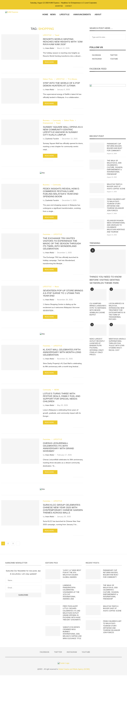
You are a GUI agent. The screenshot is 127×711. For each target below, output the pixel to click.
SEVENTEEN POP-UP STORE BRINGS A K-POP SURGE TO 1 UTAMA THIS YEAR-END (63, 293)
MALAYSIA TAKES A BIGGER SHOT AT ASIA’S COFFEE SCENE (116, 186)
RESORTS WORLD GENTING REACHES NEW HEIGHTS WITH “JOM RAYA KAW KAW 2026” (62, 42)
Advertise (59, 6)
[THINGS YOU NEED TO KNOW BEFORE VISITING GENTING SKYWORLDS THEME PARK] (108, 262)
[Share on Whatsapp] (63, 67)
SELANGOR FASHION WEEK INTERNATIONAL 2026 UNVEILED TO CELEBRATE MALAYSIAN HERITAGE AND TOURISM (116, 226)
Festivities (46, 234)
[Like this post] (55, 67)
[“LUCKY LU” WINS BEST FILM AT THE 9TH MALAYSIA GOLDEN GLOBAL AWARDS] (52, 574)
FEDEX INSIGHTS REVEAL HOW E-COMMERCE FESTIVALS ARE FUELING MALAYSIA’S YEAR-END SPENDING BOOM (61, 192)
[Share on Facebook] (58, 67)
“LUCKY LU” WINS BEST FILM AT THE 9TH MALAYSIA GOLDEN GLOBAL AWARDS (72, 573)
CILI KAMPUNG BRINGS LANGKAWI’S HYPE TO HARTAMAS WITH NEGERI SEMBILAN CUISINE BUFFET (98, 309)
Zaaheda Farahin (52, 139)
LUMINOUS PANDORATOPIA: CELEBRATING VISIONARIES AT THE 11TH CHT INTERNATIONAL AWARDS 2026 (71, 592)
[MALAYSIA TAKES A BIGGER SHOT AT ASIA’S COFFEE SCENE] (97, 188)
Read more (49, 62)
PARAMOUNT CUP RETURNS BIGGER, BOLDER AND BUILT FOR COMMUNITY (114, 147)
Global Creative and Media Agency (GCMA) (74, 669)
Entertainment (48, 123)
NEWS (53, 14)
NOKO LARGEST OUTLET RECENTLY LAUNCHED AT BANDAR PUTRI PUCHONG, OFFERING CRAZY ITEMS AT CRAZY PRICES (97, 347)
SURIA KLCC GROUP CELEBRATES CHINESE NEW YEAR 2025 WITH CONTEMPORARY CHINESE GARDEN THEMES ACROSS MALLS (63, 509)
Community (57, 120)
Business (46, 120)
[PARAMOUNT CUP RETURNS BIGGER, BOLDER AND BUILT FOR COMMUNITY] (97, 148)
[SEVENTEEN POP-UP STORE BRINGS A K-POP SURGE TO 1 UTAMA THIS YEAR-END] (20, 298)
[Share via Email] (71, 67)
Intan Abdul (49, 48)
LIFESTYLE (64, 14)
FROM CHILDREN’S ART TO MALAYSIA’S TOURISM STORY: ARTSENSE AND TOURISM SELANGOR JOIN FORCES (116, 204)
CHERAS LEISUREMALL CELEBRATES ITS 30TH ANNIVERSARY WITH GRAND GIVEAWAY (58, 447)
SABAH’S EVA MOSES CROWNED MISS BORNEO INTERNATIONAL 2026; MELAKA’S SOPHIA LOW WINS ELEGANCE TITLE (72, 632)
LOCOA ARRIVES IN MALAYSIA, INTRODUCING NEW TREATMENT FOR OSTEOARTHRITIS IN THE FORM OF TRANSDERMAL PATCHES (117, 311)
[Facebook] (107, 14)
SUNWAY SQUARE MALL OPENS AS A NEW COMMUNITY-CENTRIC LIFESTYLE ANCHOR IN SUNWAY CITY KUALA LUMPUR (63, 131)
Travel (57, 35)
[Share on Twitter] (61, 67)
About (98, 14)
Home (45, 14)
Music (57, 287)
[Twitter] (110, 14)
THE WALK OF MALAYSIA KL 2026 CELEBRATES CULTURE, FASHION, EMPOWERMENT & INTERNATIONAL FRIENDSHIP (115, 167)
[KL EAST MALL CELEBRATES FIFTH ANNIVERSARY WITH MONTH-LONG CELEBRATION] (20, 357)
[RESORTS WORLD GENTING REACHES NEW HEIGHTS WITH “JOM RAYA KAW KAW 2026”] (20, 47)
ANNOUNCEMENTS (82, 14)
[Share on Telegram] (66, 67)
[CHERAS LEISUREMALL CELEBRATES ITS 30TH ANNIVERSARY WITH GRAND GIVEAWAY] (20, 451)
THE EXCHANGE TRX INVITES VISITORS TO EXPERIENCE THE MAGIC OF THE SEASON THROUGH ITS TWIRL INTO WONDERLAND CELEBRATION (62, 243)
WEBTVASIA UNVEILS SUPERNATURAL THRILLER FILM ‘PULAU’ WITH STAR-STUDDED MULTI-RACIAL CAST (117, 344)
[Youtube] (115, 14)
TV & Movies (72, 79)
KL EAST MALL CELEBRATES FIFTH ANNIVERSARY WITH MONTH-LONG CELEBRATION (62, 352)
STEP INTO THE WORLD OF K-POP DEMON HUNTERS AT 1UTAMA (61, 84)
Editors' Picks (48, 79)
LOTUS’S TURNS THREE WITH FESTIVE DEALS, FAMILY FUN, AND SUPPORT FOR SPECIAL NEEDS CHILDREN (61, 397)
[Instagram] (112, 14)
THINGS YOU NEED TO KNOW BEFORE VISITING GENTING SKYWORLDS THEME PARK (106, 280)
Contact (68, 6)
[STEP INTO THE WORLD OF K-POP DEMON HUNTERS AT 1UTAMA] (20, 91)
